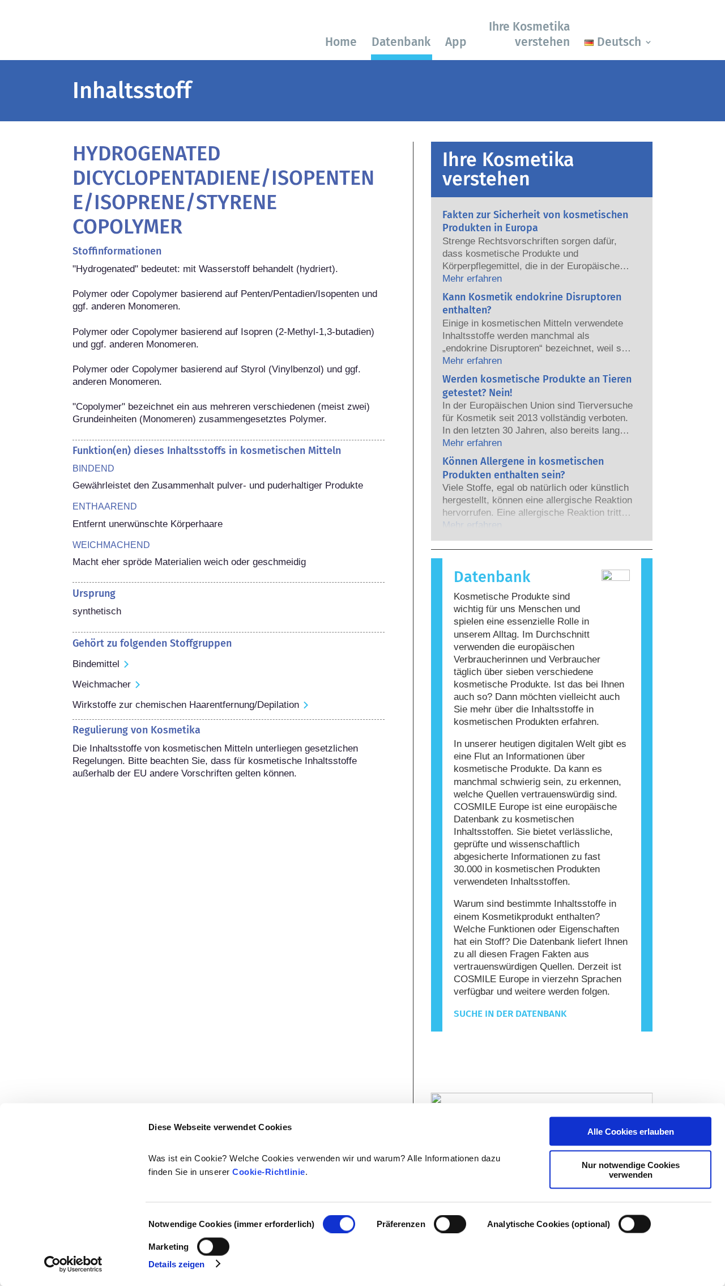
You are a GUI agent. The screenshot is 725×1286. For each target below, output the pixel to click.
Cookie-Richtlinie (268, 1172)
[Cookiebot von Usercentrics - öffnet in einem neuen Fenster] (73, 1263)
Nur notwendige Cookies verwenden (631, 1169)
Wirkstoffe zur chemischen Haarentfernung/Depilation (185, 704)
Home (341, 42)
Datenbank (401, 42)
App (456, 42)
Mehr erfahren (472, 278)
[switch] (450, 1224)
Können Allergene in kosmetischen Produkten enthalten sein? (523, 468)
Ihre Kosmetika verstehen (529, 34)
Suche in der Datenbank (510, 1014)
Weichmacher (101, 684)
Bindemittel (96, 664)
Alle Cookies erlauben (630, 1131)
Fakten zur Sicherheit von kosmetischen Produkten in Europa (535, 221)
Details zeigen (176, 1263)
